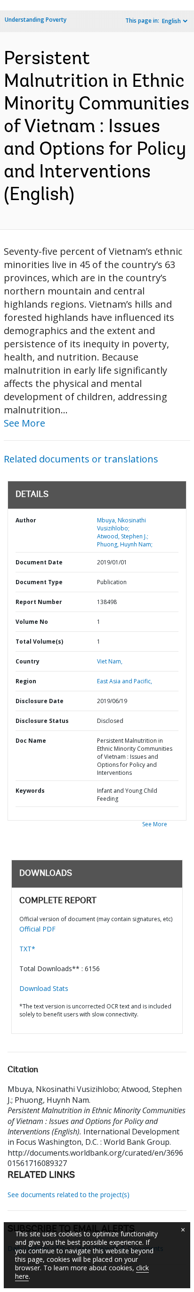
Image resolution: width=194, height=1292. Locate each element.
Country (28, 661)
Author (26, 520)
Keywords (30, 791)
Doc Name (31, 741)
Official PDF (37, 928)
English (171, 21)
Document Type (39, 582)
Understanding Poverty (35, 20)
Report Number (39, 602)
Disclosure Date (40, 701)
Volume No (32, 622)
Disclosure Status (42, 721)
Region (26, 681)
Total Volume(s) (39, 642)
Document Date (39, 562)
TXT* (27, 948)
